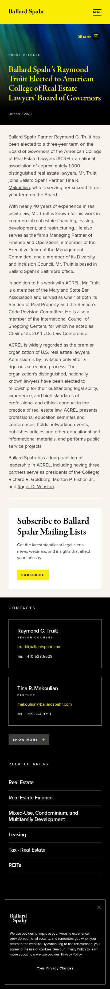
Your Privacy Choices (55, 968)
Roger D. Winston (36, 487)
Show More (25, 740)
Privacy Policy (71, 954)
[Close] (99, 907)
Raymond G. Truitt (72, 137)
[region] (55, 942)
